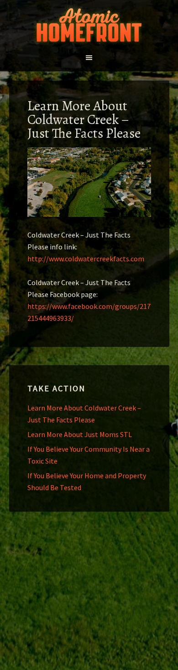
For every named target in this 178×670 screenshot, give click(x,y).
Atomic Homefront (89, 25)
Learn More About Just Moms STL (79, 434)
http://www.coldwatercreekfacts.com (85, 258)
